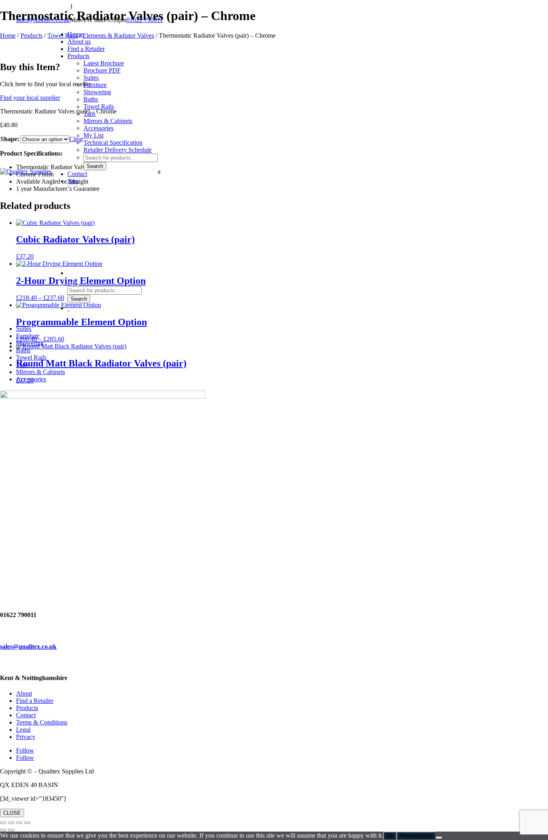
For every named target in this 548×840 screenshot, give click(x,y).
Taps (89, 113)
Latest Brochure (103, 63)
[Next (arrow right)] (11, 830)
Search (95, 166)
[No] (439, 837)
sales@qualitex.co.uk (43, 19)
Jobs (73, 181)
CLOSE (12, 813)
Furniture (95, 84)
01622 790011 (144, 19)
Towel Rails (98, 106)
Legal (23, 729)
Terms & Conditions (41, 722)
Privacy (25, 736)
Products (78, 56)
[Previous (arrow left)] (3, 830)
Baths (90, 99)
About (24, 693)
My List (93, 135)
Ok (389, 836)
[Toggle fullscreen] (11, 823)
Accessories (98, 128)
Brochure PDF (102, 70)
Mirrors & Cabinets (107, 120)
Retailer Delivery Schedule (117, 149)
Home (75, 34)
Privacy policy (416, 836)
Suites (91, 77)
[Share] (19, 823)
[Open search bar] (71, 282)
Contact (77, 173)
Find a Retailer (34, 700)
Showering (97, 92)
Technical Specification (112, 142)
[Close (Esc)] (27, 823)
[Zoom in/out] (3, 823)
